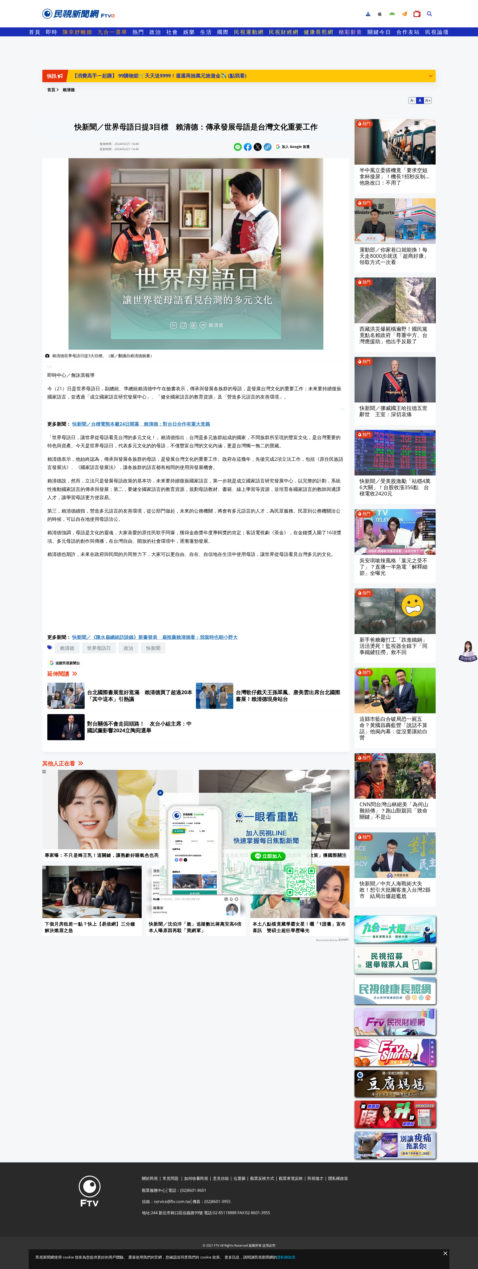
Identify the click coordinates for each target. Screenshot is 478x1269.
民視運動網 (249, 31)
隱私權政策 (286, 1257)
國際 (223, 31)
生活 (206, 31)
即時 (52, 31)
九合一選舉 (112, 31)
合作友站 (408, 31)
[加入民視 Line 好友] (239, 846)
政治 (155, 31)
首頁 (35, 31)
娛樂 (189, 31)
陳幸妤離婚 (78, 31)
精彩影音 (350, 31)
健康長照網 (319, 31)
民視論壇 (437, 31)
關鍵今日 (379, 31)
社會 (172, 31)
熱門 (138, 31)
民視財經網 (284, 31)
